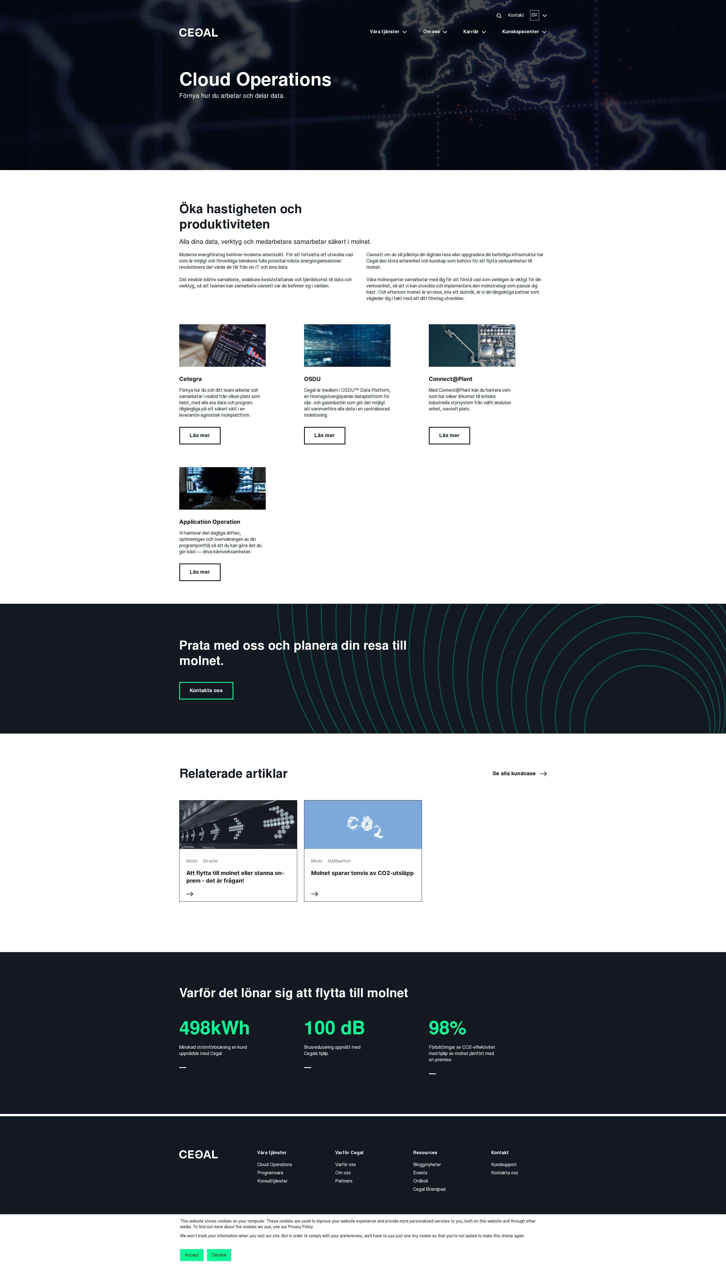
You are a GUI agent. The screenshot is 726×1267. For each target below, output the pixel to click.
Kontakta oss (206, 690)
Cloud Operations (274, 1165)
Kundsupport (504, 1165)
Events (420, 1173)
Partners (344, 1181)
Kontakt (516, 15)
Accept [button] (192, 1255)
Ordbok (420, 1181)
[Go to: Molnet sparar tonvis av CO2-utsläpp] (363, 850)
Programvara (270, 1173)
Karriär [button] (471, 32)
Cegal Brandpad (429, 1189)
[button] (499, 15)
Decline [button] (219, 1255)
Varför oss (345, 1165)
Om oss (343, 1173)
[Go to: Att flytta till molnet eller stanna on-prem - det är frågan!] (238, 850)
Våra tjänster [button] (385, 32)
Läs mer (200, 435)
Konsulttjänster (272, 1181)
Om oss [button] (431, 32)
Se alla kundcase (514, 774)
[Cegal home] (198, 32)
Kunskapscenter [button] (520, 32)
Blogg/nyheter (427, 1165)
